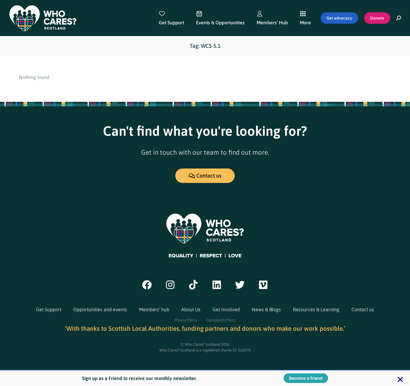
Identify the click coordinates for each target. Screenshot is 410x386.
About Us (190, 309)
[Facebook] (146, 284)
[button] (400, 379)
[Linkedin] (216, 284)
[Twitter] (240, 284)
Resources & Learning (316, 309)
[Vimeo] (263, 284)
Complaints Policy (221, 320)
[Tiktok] (193, 284)
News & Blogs (266, 309)
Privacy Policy (185, 320)
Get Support (48, 309)
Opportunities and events (100, 309)
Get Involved (226, 309)
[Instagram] (170, 284)
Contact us (362, 309)
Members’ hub (154, 309)
